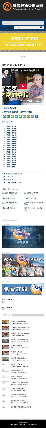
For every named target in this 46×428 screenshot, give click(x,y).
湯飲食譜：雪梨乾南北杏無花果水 (21, 327)
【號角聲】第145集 (11, 143)
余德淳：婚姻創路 (16, 376)
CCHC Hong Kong (11, 179)
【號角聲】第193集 (11, 133)
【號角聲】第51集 (10, 158)
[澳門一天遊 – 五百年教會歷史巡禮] (34, 204)
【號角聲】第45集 (10, 160)
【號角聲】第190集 (11, 135)
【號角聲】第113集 (11, 148)
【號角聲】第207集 (11, 129)
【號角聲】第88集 (10, 152)
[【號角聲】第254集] (34, 193)
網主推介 (14, 174)
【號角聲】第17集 (10, 165)
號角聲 (13, 45)
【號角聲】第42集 (10, 162)
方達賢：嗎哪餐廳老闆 (17, 388)
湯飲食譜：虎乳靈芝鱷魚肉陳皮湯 (21, 407)
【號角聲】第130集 (11, 145)
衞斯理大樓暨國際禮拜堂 (18, 395)
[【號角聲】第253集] (12, 203)
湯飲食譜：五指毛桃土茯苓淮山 (20, 382)
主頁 (6, 45)
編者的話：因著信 (16, 364)
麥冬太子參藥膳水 (16, 346)
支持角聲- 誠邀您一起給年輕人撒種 (18, 112)
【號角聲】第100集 (11, 150)
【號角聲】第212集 (11, 126)
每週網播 (21, 45)
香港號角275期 (10, 108)
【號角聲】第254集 (30, 198)
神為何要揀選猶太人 (17, 370)
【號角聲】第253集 (8, 208)
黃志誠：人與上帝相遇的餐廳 (19, 339)
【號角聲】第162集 (11, 139)
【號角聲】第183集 (11, 137)
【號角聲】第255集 (8, 198)
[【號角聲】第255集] (12, 193)
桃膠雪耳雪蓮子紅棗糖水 (18, 401)
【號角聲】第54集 (10, 156)
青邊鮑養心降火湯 (16, 352)
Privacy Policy (32, 424)
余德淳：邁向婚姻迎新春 (18, 321)
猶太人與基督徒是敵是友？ (19, 358)
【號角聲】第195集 (11, 131)
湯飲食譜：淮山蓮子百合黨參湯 (20, 333)
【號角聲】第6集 (10, 167)
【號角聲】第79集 (10, 154)
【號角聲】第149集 (11, 141)
